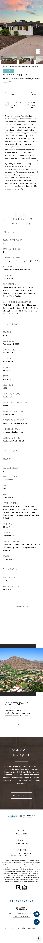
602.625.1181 (21, 833)
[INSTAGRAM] (18, 901)
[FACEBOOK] (12, 901)
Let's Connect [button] (21, 795)
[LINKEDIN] (24, 901)
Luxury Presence (21, 916)
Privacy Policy (31, 928)
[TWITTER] (30, 901)
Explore (21, 724)
